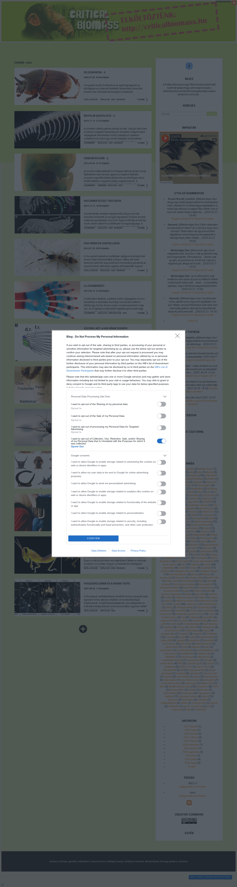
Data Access (118, 550)
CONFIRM (93, 538)
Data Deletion (98, 550)
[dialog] (118, 443)
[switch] (161, 404)
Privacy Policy (138, 550)
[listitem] (118, 396)
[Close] (178, 337)
